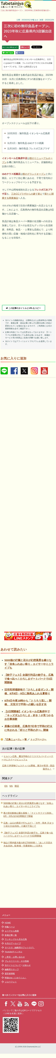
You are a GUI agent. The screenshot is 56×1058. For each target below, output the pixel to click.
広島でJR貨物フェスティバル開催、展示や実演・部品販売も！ (28, 767)
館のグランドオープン (34, 174)
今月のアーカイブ (13, 943)
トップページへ (38, 739)
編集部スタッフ (12, 969)
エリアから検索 (12, 931)
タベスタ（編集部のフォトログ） (20, 947)
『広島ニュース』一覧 (15, 739)
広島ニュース (25, 47)
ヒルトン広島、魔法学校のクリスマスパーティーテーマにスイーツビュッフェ (27, 758)
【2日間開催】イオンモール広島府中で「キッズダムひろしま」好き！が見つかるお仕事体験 (29, 715)
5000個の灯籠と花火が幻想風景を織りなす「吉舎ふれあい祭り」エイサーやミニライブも (29, 664)
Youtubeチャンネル (13, 952)
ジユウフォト (11, 982)
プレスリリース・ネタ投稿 (17, 961)
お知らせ (27, 965)
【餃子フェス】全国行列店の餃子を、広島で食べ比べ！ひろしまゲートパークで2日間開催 (29, 678)
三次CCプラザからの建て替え (26, 194)
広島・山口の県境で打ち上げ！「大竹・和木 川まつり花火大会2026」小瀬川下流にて (28, 824)
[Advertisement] (28, 272)
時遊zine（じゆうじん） (16, 978)
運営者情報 (10, 973)
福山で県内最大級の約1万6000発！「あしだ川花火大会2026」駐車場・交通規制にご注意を (27, 844)
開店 (17, 786)
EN (5, 786)
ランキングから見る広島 (16, 939)
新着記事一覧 (11, 935)
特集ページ (10, 927)
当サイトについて (13, 965)
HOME (8, 923)
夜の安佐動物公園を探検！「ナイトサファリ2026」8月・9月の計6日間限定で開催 (28, 815)
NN (11, 786)
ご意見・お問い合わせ (15, 957)
